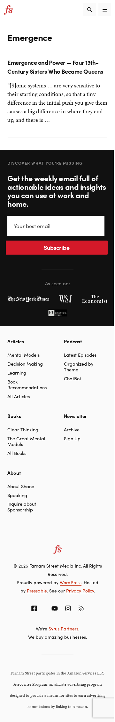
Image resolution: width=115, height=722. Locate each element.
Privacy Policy (80, 590)
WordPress (70, 582)
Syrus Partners (63, 628)
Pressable (37, 590)
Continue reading (28, 124)
